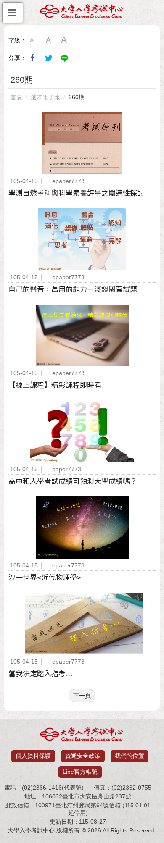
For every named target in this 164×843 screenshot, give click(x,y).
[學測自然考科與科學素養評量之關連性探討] (82, 143)
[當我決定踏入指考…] (82, 624)
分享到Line (64, 58)
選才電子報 (45, 97)
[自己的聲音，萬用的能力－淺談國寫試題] (82, 239)
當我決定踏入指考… (40, 674)
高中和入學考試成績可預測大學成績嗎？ (72, 482)
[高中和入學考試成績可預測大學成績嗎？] (82, 431)
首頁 (16, 97)
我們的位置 (129, 755)
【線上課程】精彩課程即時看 (54, 385)
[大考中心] (82, 13)
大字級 (64, 40)
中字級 (49, 40)
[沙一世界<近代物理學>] (82, 527)
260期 (77, 97)
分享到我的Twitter (49, 58)
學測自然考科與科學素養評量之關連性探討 (76, 193)
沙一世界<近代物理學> (44, 578)
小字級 (33, 40)
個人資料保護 (33, 755)
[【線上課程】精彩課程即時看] (82, 336)
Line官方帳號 (80, 771)
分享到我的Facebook (33, 58)
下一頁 (82, 695)
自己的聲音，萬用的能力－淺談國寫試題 (72, 290)
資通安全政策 (83, 755)
